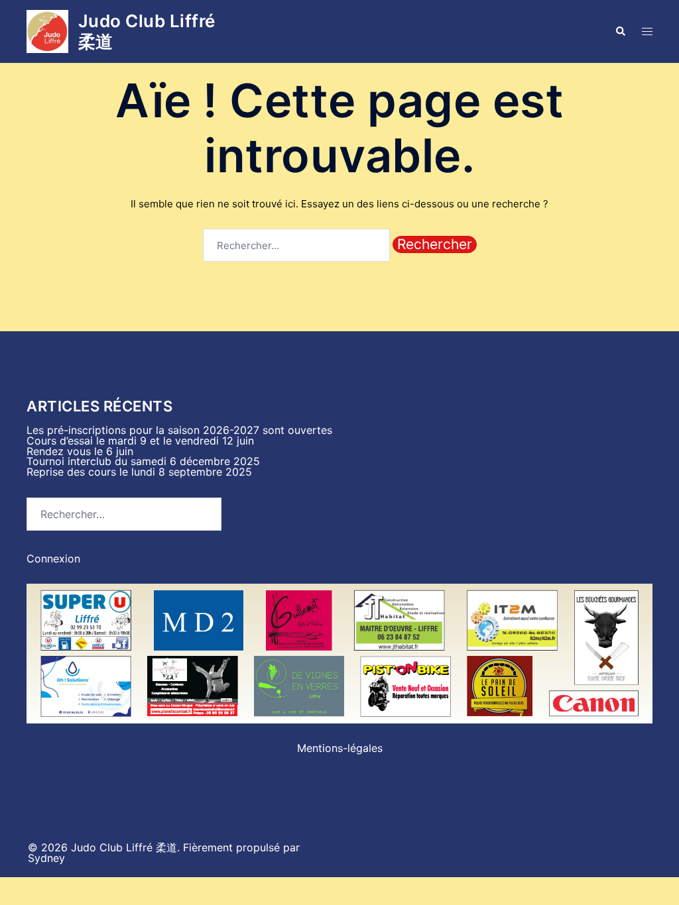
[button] (620, 31)
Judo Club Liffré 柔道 (147, 31)
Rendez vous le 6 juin (80, 451)
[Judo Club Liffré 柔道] (47, 31)
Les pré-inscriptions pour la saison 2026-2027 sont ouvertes (179, 430)
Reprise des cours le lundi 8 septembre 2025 (139, 471)
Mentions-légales (340, 748)
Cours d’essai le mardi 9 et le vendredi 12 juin (140, 440)
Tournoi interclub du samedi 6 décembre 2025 (143, 461)
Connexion (53, 558)
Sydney (46, 858)
